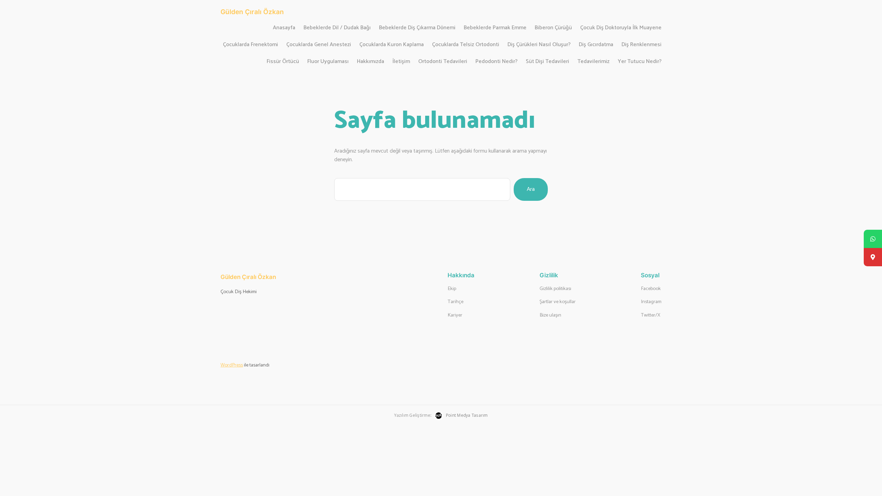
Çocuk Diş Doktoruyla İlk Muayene (621, 28)
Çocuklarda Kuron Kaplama (391, 45)
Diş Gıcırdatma (596, 45)
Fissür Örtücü (283, 62)
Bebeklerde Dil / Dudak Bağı (337, 28)
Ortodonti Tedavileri (442, 62)
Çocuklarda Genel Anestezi (318, 45)
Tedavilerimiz (593, 62)
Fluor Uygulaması (328, 62)
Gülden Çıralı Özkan (252, 12)
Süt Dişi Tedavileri (547, 62)
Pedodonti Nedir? (496, 62)
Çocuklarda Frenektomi (250, 45)
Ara (531, 189)
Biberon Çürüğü (553, 28)
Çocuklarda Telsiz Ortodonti (465, 45)
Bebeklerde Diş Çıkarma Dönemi (417, 28)
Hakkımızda (370, 62)
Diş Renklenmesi (642, 45)
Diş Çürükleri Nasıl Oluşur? (539, 45)
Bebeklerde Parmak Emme (495, 28)
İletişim (401, 62)
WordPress (231, 365)
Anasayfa (284, 28)
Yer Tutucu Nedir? (640, 62)
